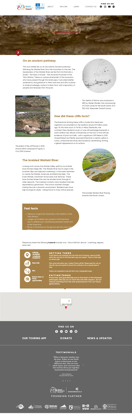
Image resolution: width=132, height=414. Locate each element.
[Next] (83, 365)
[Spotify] (76, 331)
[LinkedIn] (71, 331)
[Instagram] (105, 6)
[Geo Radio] (113, 6)
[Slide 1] (62, 380)
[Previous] (49, 365)
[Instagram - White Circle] (61, 331)
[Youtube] (109, 6)
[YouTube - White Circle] (66, 331)
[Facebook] (101, 6)
